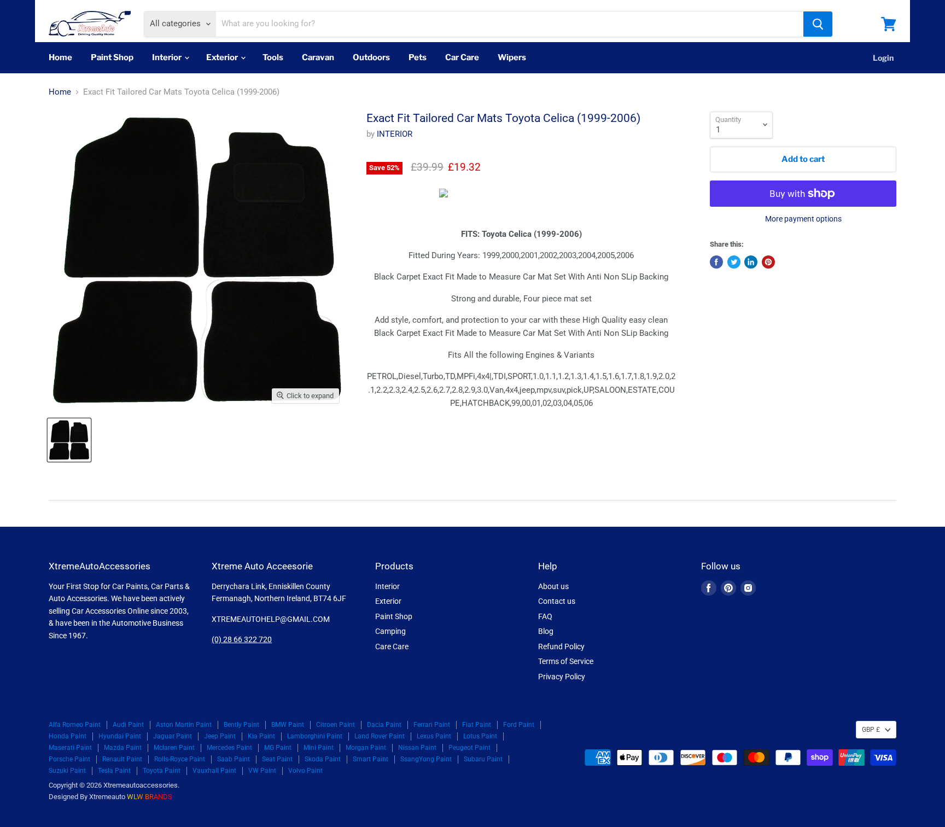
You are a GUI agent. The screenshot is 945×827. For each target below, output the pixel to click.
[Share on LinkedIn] (750, 262)
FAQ (545, 616)
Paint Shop (112, 57)
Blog (545, 631)
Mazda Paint (123, 748)
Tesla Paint (114, 770)
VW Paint (262, 770)
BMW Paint (287, 725)
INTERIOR (394, 134)
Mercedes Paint (229, 748)
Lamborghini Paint (314, 736)
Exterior (223, 57)
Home (60, 57)
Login (883, 57)
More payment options (803, 218)
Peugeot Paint (469, 748)
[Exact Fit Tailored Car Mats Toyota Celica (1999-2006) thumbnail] (69, 440)
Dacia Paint (384, 725)
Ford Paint (518, 725)
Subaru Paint (483, 759)
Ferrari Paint (431, 725)
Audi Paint (128, 725)
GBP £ (871, 729)
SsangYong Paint (426, 759)
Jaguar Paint (172, 736)
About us (553, 586)
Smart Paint (370, 759)
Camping (390, 631)
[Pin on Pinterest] (768, 262)
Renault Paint (122, 759)
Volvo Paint (305, 770)
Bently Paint (241, 725)
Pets (418, 57)
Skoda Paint (323, 759)
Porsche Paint (69, 759)
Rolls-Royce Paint (179, 759)
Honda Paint (67, 736)
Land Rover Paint (379, 736)
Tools (272, 57)
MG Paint (277, 748)
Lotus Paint (480, 736)
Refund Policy (561, 646)
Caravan (318, 57)
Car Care (462, 57)
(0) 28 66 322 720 (242, 639)
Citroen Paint (335, 725)
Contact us (556, 601)
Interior (167, 57)
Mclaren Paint (174, 748)
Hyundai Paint (119, 736)
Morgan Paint (366, 748)
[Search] (817, 24)
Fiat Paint (476, 725)
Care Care (392, 646)
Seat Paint (277, 759)
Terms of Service (565, 661)
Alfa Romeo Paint (75, 725)
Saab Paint (233, 759)
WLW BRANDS (149, 797)
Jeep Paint (220, 736)
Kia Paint (261, 736)
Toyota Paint (161, 770)
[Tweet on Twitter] (733, 262)
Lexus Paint (434, 736)
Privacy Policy (561, 676)
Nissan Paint (417, 748)
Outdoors (371, 57)
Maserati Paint (70, 748)
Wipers (512, 57)
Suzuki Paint (67, 770)
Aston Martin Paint (184, 725)
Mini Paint (319, 748)
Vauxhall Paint (214, 770)
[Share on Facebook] (716, 262)
